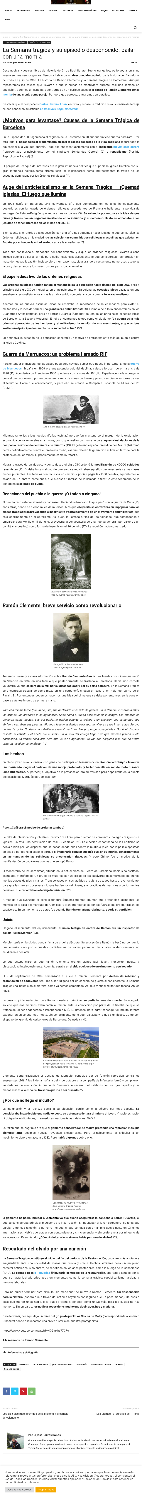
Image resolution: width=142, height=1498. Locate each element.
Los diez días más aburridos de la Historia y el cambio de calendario (35, 1415)
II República (42, 1272)
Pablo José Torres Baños (19, 62)
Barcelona (23, 1364)
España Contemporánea (52, 36)
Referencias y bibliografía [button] (23, 1352)
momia (7, 94)
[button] (135, 27)
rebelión (119, 1364)
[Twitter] (14, 1391)
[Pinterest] (23, 1391)
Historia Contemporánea (24, 36)
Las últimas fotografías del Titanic (118, 1413)
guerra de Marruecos (62, 1364)
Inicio (5, 36)
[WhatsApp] (32, 1391)
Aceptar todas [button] (46, 1489)
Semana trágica (11, 1368)
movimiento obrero (126, 147)
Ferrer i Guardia (40, 1364)
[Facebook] (6, 1391)
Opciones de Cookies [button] (19, 1489)
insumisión (82, 1364)
